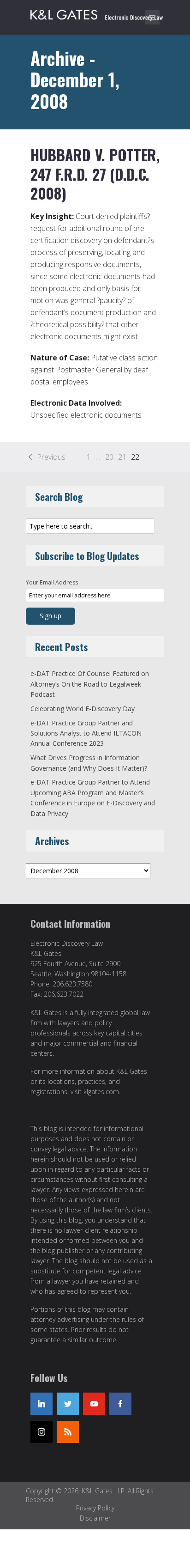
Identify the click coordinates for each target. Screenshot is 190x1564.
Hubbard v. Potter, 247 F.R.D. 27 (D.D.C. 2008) (95, 174)
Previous (51, 457)
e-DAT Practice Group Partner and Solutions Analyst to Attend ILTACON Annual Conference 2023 (86, 733)
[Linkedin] (41, 1404)
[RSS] (68, 1432)
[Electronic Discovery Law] (97, 13)
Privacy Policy (95, 1507)
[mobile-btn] (152, 17)
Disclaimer (95, 1518)
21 (122, 457)
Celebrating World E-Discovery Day (82, 708)
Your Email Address (52, 582)
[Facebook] (120, 1404)
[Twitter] (68, 1404)
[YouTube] (94, 1404)
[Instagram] (41, 1432)
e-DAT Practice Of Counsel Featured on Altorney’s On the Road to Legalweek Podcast (89, 684)
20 (109, 457)
